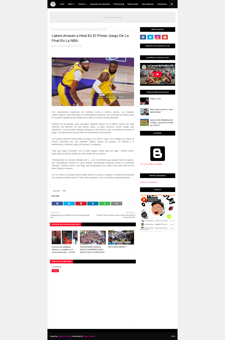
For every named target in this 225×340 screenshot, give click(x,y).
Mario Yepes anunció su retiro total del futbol (161, 110)
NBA (64, 191)
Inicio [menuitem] (62, 4)
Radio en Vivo (155, 99)
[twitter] (150, 37)
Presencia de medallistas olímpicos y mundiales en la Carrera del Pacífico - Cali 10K (63, 249)
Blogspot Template (64, 336)
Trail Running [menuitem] (118, 4)
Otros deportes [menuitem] (148, 4)
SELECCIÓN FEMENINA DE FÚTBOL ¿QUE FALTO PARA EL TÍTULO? (161, 122)
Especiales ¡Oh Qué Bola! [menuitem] (100, 4)
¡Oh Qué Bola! (144, 231)
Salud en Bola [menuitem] (133, 4)
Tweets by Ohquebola (148, 182)
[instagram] (158, 37)
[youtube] (165, 37)
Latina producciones (60, 46)
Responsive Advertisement (112, 17)
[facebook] (143, 37)
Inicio (53, 29)
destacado (59, 29)
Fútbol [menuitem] (70, 4)
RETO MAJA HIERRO (117, 247)
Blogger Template (89, 336)
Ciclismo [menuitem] (81, 4)
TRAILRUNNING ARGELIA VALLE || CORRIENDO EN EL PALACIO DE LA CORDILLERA (92, 249)
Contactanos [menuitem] (162, 4)
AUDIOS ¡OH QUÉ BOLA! (156, 231)
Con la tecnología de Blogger (151, 164)
